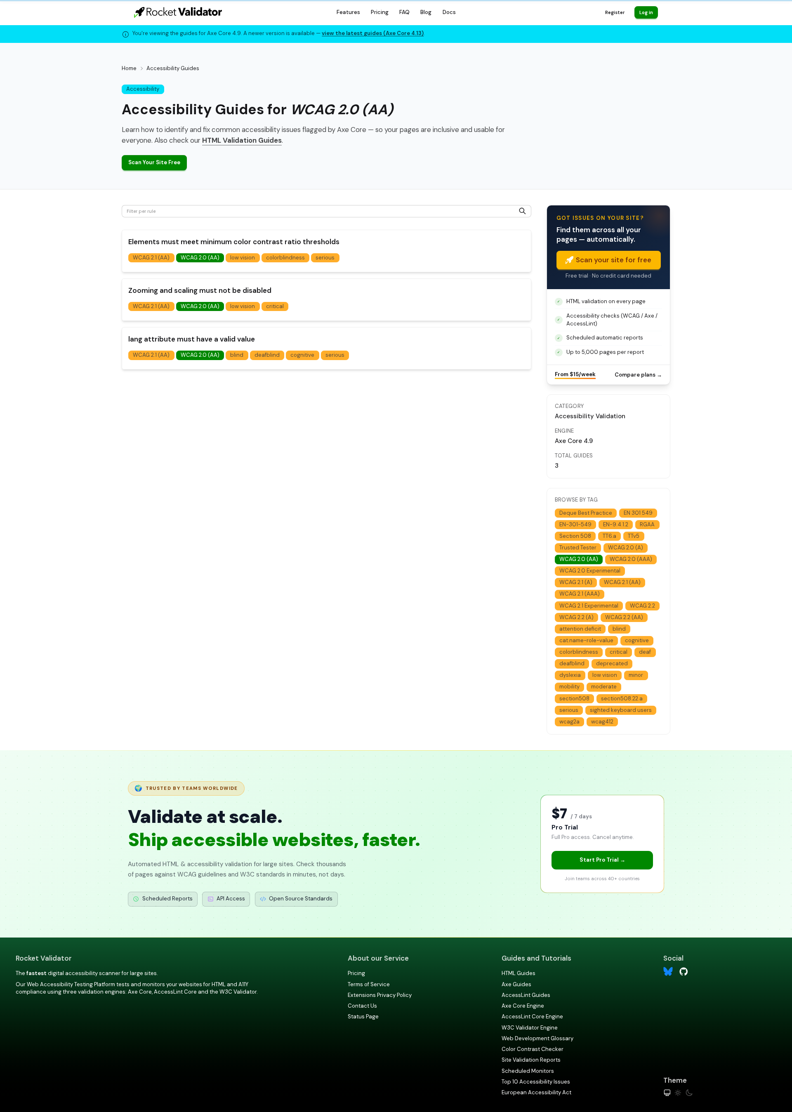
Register (615, 12)
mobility (569, 686)
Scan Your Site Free (154, 162)
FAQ (404, 12)
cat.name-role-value (586, 640)
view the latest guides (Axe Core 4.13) (373, 33)
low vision (242, 257)
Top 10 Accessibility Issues (536, 1081)
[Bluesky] (668, 971)
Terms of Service (369, 984)
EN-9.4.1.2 (615, 524)
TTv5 (633, 536)
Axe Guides (516, 984)
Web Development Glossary (537, 1038)
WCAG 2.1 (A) (575, 582)
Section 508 (575, 536)
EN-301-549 (575, 524)
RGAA (647, 524)
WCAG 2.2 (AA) (624, 617)
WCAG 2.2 (642, 605)
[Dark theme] (689, 1093)
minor (636, 675)
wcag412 (602, 721)
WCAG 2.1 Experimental (588, 605)
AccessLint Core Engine (532, 1016)
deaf (645, 651)
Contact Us (362, 1005)
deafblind (267, 354)
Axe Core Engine (523, 1005)
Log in (646, 12)
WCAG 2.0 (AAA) (631, 559)
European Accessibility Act (536, 1092)
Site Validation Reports (531, 1059)
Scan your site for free (613, 259)
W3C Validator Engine (530, 1027)
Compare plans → (638, 374)
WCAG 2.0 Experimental (589, 570)
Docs (449, 12)
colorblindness (285, 257)
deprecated (612, 663)
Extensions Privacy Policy (380, 995)
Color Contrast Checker (532, 1049)
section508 (574, 698)
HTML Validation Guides (242, 140)
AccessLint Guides (526, 995)
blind (236, 354)
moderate (604, 686)
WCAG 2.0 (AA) (200, 257)
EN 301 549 (638, 512)
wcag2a (569, 721)
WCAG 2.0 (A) (625, 547)
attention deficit (580, 628)
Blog (425, 12)
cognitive (302, 354)
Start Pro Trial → (602, 859)
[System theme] (667, 1093)
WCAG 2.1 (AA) (151, 257)
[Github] (683, 971)
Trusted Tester (577, 547)
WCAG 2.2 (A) (576, 617)
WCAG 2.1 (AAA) (579, 593)
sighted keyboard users (621, 710)
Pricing (380, 12)
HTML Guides (518, 973)
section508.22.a (622, 698)
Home (129, 68)
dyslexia (570, 675)
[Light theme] (678, 1093)
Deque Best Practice (585, 512)
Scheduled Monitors (528, 1070)
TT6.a (609, 536)
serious (325, 257)
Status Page (363, 1016)
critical (275, 306)
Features (348, 12)
